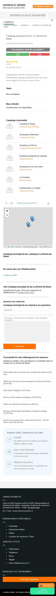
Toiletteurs (13, 552)
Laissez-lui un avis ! (26, 292)
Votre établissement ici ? (19, 563)
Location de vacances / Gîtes (21, 536)
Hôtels (11, 533)
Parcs (11, 556)
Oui (17, 54)
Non (40, 54)
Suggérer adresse (43, 6)
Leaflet (11, 247)
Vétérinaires (14, 549)
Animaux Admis (14, 5)
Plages (12, 559)
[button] (28, 225)
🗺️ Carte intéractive (42, 591)
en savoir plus (34, 507)
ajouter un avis (14, 67)
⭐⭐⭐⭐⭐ (12, 62)
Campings (24, 25)
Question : (8, 310)
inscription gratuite (29, 579)
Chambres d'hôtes (17, 529)
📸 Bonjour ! (46, 585)
